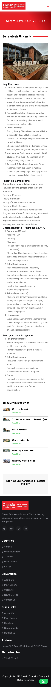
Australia (8, 556)
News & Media (11, 594)
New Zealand (10, 561)
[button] (43, 681)
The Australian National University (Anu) (29, 419)
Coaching (8, 590)
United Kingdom (12, 551)
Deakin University (19, 429)
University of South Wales (23, 461)
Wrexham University (20, 409)
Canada (8, 546)
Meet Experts (10, 585)
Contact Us (9, 599)
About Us (9, 580)
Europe (8, 566)
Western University (20, 440)
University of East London (23, 450)
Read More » (16, 413)
